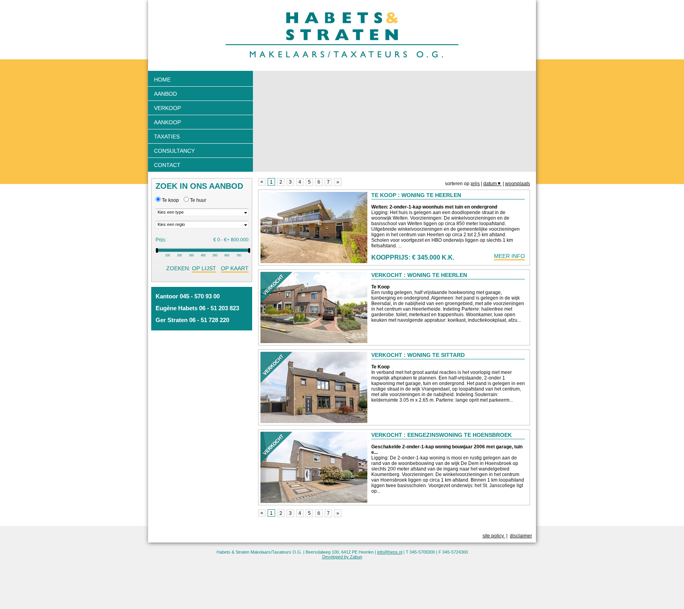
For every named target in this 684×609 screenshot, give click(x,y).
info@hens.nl (389, 552)
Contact (167, 165)
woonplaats (517, 183)
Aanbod (165, 94)
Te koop (170, 200)
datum (492, 183)
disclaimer (521, 536)
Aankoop (167, 122)
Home (162, 79)
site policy (494, 536)
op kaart (235, 268)
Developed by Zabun (342, 556)
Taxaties (167, 136)
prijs (475, 183)
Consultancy (174, 151)
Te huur (198, 200)
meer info (509, 256)
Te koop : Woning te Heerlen (416, 195)
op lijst (204, 268)
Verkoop (167, 108)
